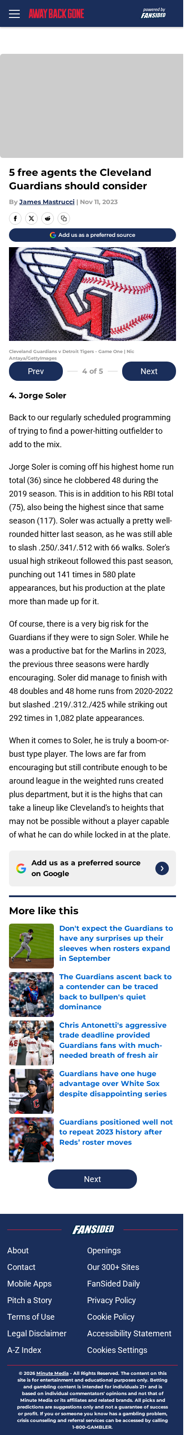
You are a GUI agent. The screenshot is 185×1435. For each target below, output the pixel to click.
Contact (21, 1267)
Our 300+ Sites (113, 1267)
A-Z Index (24, 1350)
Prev (36, 371)
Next (149, 371)
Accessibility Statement (129, 1333)
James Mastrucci (47, 202)
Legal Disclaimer (36, 1333)
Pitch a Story (29, 1300)
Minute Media (52, 1373)
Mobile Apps (29, 1283)
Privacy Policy (111, 1300)
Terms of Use (31, 1317)
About (18, 1250)
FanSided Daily (113, 1283)
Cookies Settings (117, 1350)
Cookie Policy (111, 1317)
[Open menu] (14, 13)
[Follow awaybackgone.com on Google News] (162, 868)
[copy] (63, 218)
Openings (104, 1250)
